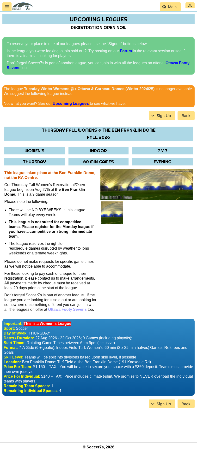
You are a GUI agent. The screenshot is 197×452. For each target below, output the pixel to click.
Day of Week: (16, 333)
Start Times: (14, 343)
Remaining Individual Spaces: (31, 391)
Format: (11, 348)
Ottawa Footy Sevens (67, 309)
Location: (12, 362)
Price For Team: (18, 367)
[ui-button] (7, 6)
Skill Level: (13, 357)
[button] (190, 5)
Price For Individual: (22, 376)
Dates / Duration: (19, 338)
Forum (126, 51)
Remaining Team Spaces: (27, 386)
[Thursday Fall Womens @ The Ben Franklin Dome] (146, 184)
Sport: (9, 328)
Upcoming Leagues (71, 103)
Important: (13, 324)
